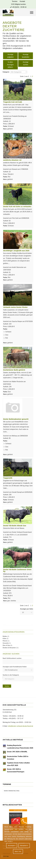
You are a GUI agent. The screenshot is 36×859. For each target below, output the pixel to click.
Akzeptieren (24, 845)
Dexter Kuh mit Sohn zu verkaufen (17, 206)
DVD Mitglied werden (18, 4)
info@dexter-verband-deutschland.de (20, 726)
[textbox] (18, 72)
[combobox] (18, 72)
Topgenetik (7, 478)
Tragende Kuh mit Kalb (12, 102)
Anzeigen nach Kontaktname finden (15, 666)
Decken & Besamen (9, 647)
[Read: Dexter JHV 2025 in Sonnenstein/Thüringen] (4, 769)
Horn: (5, 129)
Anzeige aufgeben (10, 56)
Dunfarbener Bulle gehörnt (14, 370)
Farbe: (5, 126)
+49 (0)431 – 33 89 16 (15, 716)
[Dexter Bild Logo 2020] (15, 12)
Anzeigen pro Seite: (26, 609)
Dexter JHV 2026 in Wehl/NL (17, 751)
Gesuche (6, 643)
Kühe (4, 638)
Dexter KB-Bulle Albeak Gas (14, 526)
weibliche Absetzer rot (12, 160)
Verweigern (11, 845)
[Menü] (30, 12)
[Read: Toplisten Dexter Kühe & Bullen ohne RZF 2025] (4, 763)
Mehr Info (18, 851)
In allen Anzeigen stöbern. (10, 64)
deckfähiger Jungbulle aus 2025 (16, 251)
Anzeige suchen (25, 63)
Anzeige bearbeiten (25, 56)
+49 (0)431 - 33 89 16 (19, 7)
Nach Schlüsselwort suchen (12, 658)
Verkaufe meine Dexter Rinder (15, 307)
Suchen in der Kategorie (11, 675)
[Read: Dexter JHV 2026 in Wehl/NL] (4, 752)
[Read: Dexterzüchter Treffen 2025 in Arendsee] (4, 757)
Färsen (5, 641)
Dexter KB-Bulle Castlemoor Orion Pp (17, 570)
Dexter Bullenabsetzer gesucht (15, 419)
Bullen (5, 636)
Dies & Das (6, 645)
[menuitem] (14, 1)
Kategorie (6, 72)
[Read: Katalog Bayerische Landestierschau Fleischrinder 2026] (4, 746)
